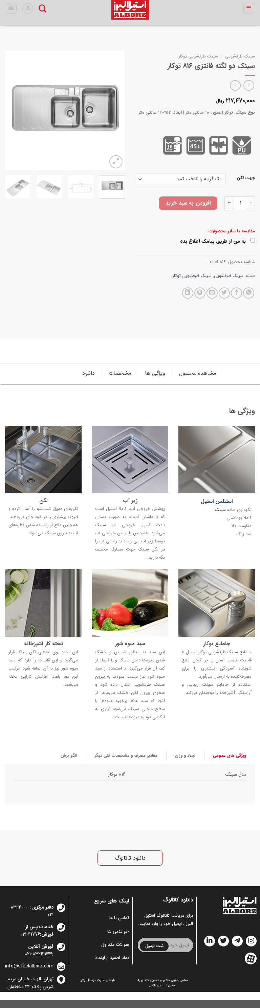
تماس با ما (119, 917)
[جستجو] (42, 8)
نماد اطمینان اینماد (112, 957)
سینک (220, 510)
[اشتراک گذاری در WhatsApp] (248, 293)
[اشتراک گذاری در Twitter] (224, 293)
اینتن (83, 980)
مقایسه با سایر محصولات (232, 231)
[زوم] (116, 161)
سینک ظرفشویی (240, 56)
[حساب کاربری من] (27, 8)
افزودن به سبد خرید (188, 203)
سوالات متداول (115, 944)
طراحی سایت (106, 980)
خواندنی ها (118, 931)
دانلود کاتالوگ (130, 858)
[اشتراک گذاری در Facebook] (236, 293)
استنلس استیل (217, 501)
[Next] (11, 110)
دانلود (88, 373)
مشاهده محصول (197, 373)
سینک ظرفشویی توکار (198, 56)
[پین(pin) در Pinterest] (199, 293)
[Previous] (114, 110)
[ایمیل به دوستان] (212, 293)
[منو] (249, 8)
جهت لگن (246, 178)
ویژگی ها (155, 373)
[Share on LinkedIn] (187, 293)
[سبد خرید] (11, 8)
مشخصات (120, 373)
